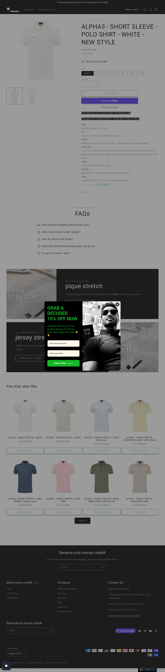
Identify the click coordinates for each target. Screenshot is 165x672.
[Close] (117, 304)
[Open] (6, 665)
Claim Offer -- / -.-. (63, 363)
